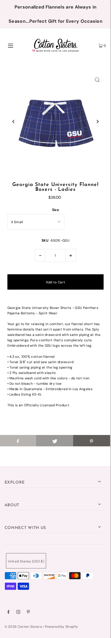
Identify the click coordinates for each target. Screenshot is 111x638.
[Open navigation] (17, 45)
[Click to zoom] (97, 79)
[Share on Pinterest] (91, 440)
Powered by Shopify (61, 626)
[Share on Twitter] (54, 440)
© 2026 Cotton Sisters (23, 626)
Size (55, 210)
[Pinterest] (28, 613)
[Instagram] (18, 613)
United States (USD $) (26, 561)
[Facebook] (8, 613)
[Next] (97, 121)
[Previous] (13, 121)
